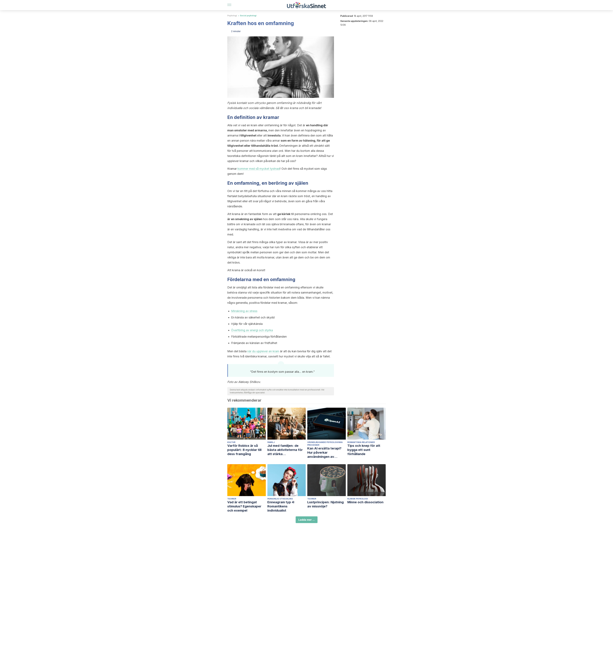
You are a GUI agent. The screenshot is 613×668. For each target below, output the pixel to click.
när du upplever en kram (263, 351)
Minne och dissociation (365, 502)
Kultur (231, 442)
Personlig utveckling (280, 499)
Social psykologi (248, 15)
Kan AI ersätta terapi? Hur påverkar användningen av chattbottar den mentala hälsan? (326, 452)
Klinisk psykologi (357, 499)
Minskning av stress (244, 311)
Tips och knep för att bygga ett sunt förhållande (363, 450)
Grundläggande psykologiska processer (325, 443)
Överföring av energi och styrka (252, 330)
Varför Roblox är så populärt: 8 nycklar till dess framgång (244, 450)
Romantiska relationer (361, 442)
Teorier (231, 499)
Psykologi (232, 15)
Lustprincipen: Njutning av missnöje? (325, 504)
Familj (271, 442)
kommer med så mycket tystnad (259, 168)
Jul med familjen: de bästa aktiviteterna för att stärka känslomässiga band (285, 450)
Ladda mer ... (306, 519)
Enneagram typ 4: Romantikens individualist (281, 506)
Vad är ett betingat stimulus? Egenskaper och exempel (244, 506)
